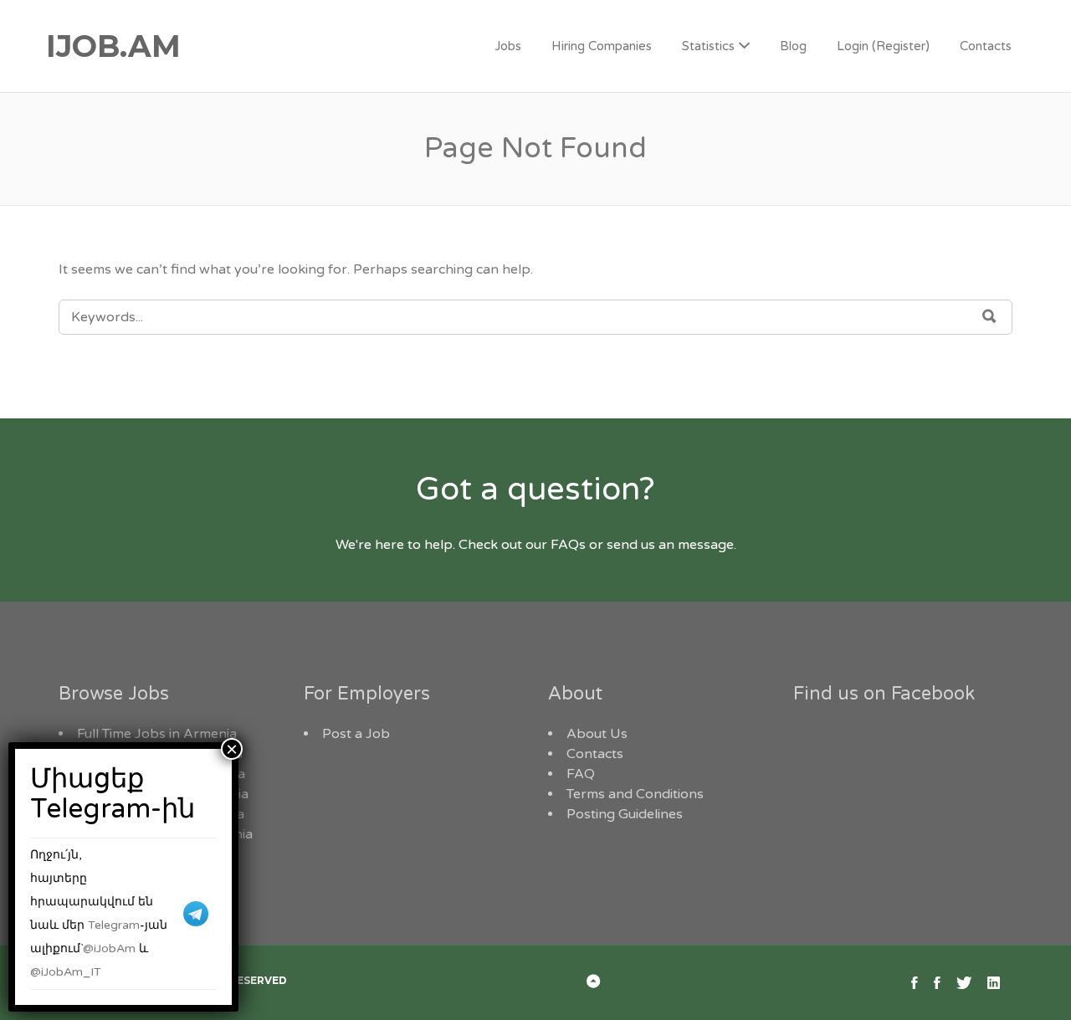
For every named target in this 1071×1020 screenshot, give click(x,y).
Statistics (708, 46)
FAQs (568, 544)
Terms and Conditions (635, 794)
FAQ (580, 774)
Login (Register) (883, 46)
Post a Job (356, 733)
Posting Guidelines (624, 814)
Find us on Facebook (884, 694)
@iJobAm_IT (65, 972)
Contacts (986, 46)
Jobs (508, 46)
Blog (793, 46)
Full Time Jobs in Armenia (157, 733)
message (706, 544)
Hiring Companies (601, 46)
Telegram (114, 925)
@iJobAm (109, 948)
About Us (597, 733)
